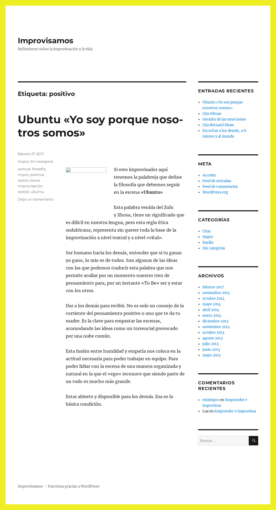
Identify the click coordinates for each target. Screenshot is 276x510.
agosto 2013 (212, 338)
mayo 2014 (211, 304)
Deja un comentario (35, 199)
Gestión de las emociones (224, 119)
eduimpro (210, 400)
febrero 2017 (213, 287)
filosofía (39, 169)
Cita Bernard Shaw (218, 125)
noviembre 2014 (216, 293)
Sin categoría (41, 161)
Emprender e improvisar (235, 411)
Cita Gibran (212, 113)
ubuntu (37, 191)
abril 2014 (210, 310)
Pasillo (208, 242)
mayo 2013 (211, 355)
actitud (24, 169)
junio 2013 (211, 349)
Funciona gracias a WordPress (73, 486)
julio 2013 (210, 344)
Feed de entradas (216, 181)
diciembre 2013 (215, 321)
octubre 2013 (213, 332)
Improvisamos (45, 40)
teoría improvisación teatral (30, 186)
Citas (206, 231)
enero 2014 (211, 315)
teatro (23, 180)
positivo (37, 174)
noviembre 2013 (216, 327)
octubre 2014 (213, 298)
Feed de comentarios (220, 186)
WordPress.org (215, 192)
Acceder (209, 175)
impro (23, 174)
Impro (23, 161)
